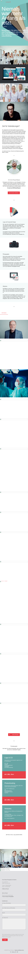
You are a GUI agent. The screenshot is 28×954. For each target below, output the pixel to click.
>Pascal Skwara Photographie (8, 896)
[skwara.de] (7, 2)
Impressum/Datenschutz (19, 950)
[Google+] (12, 952)
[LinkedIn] (14, 952)
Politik (12, 315)
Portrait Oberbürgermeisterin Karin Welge (9, 402)
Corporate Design (13, 312)
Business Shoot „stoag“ (6, 451)
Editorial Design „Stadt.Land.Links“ (8, 627)
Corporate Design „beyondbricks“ (8, 656)
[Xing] (17, 952)
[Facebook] (10, 952)
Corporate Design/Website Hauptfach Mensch (10, 422)
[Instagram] (15, 952)
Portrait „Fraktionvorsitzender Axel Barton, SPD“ (10, 323)
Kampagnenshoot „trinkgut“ (7, 494)
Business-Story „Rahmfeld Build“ (8, 685)
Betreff (3, 912)
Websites (18, 315)
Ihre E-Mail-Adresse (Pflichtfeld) (8, 908)
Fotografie (21, 312)
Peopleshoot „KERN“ (6, 372)
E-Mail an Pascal (5, 888)
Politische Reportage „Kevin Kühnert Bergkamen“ (11, 343)
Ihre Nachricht (5, 917)
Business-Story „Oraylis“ (7, 564)
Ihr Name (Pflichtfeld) (6, 903)
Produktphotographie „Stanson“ (8, 705)
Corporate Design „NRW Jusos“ (8, 534)
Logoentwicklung (5, 315)
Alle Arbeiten (4, 312)
